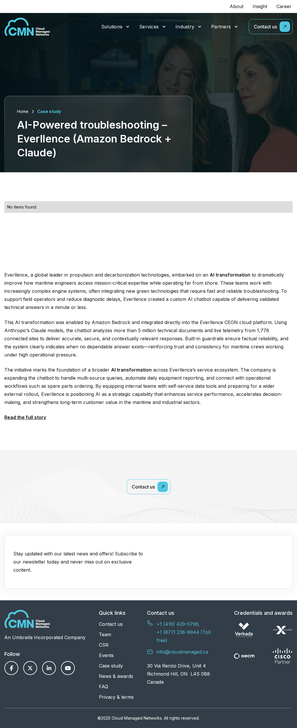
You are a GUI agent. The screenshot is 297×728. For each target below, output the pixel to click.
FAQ (103, 686)
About (236, 6)
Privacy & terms (116, 697)
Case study (49, 111)
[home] (27, 27)
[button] (115, 26)
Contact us (111, 624)
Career (283, 6)
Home (22, 111)
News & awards (116, 676)
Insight (260, 6)
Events (106, 655)
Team (105, 634)
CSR (103, 645)
